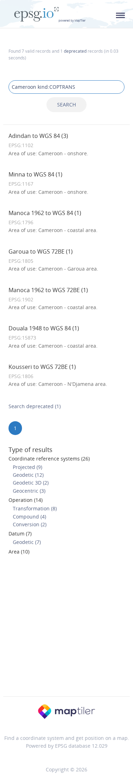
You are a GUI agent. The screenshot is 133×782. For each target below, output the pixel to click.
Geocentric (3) (29, 490)
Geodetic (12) (28, 474)
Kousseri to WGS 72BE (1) (42, 367)
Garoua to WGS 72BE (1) (41, 251)
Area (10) (19, 551)
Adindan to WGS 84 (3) (38, 136)
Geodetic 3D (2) (31, 482)
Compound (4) (29, 516)
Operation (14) (26, 500)
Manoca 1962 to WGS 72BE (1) (48, 290)
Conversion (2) (29, 524)
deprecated (75, 51)
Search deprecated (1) (35, 406)
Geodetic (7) (27, 542)
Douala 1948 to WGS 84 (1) (44, 328)
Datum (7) (20, 533)
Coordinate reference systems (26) (49, 458)
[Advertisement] (66, 628)
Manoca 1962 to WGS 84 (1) (45, 213)
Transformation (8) (35, 508)
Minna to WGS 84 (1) (35, 174)
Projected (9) (27, 467)
